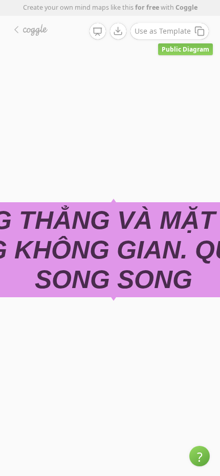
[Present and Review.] (98, 31)
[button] (199, 456)
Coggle (186, 7)
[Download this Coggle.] (118, 31)
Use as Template (163, 31)
